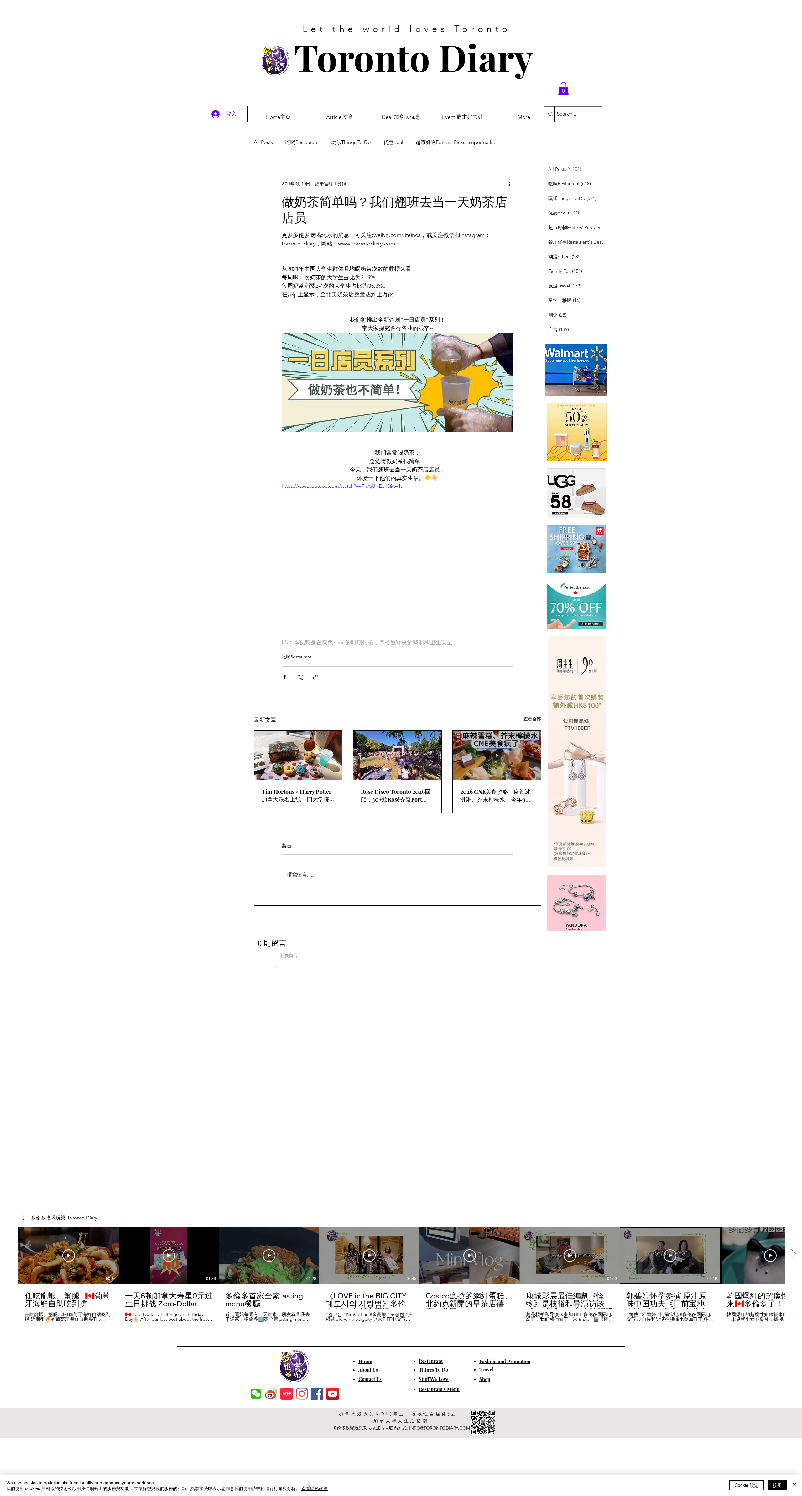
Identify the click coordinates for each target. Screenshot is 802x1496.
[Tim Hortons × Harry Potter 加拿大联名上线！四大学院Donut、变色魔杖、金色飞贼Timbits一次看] (298, 755)
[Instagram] (302, 1177)
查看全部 (532, 719)
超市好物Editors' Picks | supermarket (456, 142)
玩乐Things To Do (351, 142)
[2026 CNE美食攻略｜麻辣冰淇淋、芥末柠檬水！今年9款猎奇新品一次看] (497, 755)
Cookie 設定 (746, 1485)
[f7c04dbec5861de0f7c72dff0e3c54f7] (256, 1177)
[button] (563, 88)
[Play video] (397, 547)
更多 (514, 142)
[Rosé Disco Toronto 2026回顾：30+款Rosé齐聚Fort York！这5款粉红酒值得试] (397, 755)
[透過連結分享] (315, 677)
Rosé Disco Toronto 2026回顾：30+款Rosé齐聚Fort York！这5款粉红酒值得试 (395, 795)
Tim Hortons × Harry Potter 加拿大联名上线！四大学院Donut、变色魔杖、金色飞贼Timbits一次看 (298, 795)
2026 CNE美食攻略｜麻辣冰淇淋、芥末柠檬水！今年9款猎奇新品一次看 (495, 795)
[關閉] (794, 1485)
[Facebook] (317, 1177)
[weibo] (271, 1177)
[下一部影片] (793, 1038)
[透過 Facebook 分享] (285, 677)
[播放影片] (68, 1039)
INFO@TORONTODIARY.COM (439, 1211)
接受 (777, 1485)
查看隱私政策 (314, 1488)
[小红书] (286, 1177)
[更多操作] (509, 184)
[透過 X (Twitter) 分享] (300, 677)
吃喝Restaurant (302, 142)
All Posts (263, 142)
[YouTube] (332, 1177)
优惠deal (393, 142)
